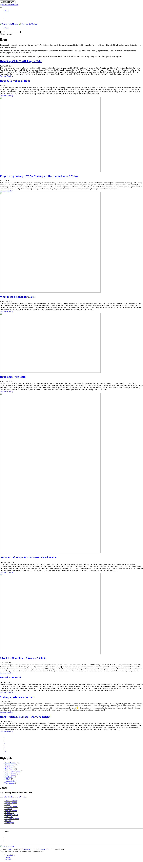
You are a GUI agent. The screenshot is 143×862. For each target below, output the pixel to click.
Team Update (9, 783)
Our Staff (7, 821)
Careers (7, 805)
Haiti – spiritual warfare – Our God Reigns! (25, 716)
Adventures (7, 2)
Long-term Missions (11, 819)
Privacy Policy (9, 855)
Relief (67, 2)
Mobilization (8, 777)
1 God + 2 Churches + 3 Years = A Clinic (23, 658)
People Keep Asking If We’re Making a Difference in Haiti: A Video (39, 176)
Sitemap (7, 857)
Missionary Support (11, 815)
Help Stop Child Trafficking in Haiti (21, 61)
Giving (77, 2)
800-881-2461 (26, 849)
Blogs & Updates (10, 803)
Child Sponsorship (11, 807)
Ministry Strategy (10, 775)
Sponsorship (54, 2)
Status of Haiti (9, 781)
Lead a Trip (8, 817)
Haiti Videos (8, 769)
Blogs (6, 10)
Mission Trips (9, 813)
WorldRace (23, 2)
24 (5, 751)
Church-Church (10, 763)
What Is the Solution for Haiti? (18, 296)
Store (87, 2)
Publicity (7, 779)
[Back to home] (9, 5)
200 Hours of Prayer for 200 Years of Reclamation (28, 557)
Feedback (7, 859)
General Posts (9, 765)
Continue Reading (6, 76)
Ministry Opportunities (12, 771)
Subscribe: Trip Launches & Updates (13, 797)
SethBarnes (39, 2)
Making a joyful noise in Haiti (17, 697)
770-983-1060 (44, 849)
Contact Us (8, 809)
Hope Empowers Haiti (13, 376)
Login (9, 849)
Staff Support (9, 823)
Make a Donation (10, 811)
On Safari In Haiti (10, 677)
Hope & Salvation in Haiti (15, 80)
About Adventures (10, 801)
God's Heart (8, 767)
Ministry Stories (10, 773)
